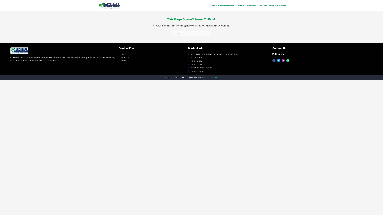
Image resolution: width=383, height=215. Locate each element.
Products (240, 6)
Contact (282, 6)
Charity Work (273, 6)
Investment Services (226, 6)
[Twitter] (278, 60)
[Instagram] (283, 60)
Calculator (263, 6)
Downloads (251, 6)
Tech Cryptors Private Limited (209, 77)
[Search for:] (191, 34)
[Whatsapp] (287, 60)
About (214, 6)
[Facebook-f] (273, 60)
